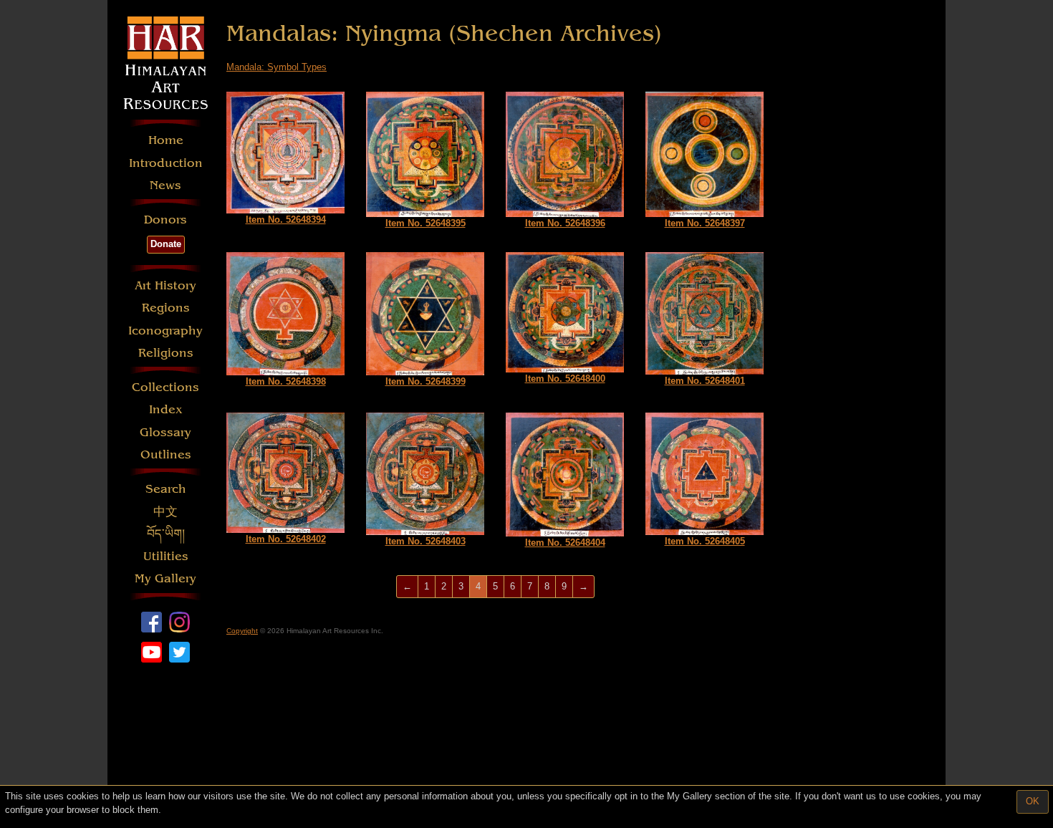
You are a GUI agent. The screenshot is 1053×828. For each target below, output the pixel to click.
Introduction (166, 163)
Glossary (165, 432)
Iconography (165, 330)
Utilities (165, 556)
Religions (165, 353)
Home (165, 140)
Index (166, 409)
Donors (165, 219)
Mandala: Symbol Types (276, 67)
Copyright (242, 631)
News (165, 185)
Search (165, 489)
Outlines (165, 454)
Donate (165, 244)
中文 (165, 512)
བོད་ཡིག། (166, 534)
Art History (165, 285)
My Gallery (165, 578)
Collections (165, 387)
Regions (166, 307)
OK (1032, 801)
